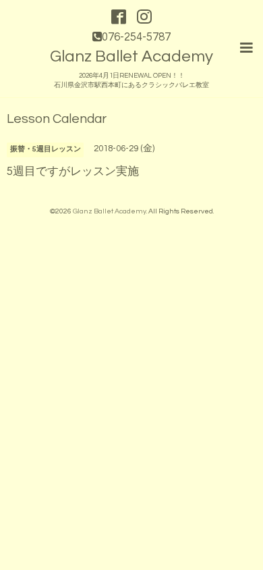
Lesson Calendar (57, 119)
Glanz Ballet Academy (131, 56)
